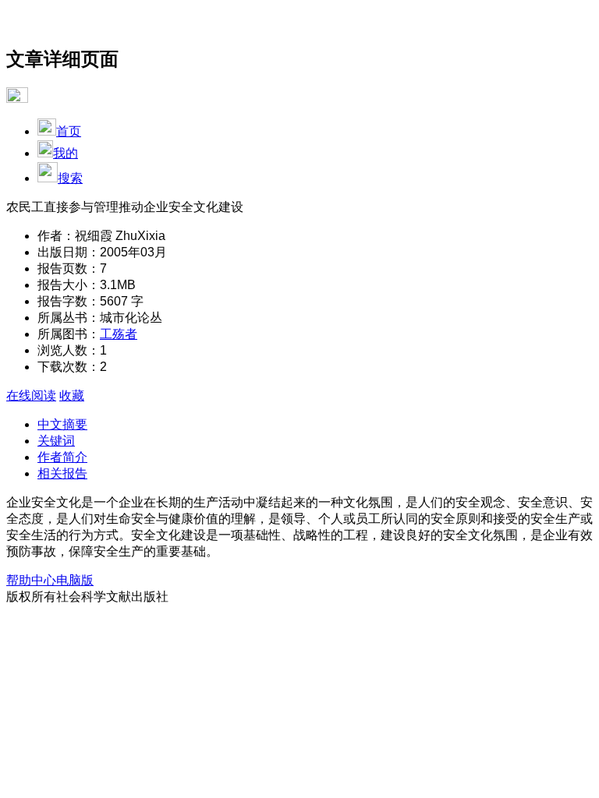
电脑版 (75, 580)
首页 (68, 131)
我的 (65, 153)
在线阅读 (31, 395)
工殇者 (118, 334)
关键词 (56, 440)
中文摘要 (62, 424)
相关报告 (62, 473)
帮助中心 (31, 580)
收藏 (71, 395)
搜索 (70, 178)
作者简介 (62, 457)
